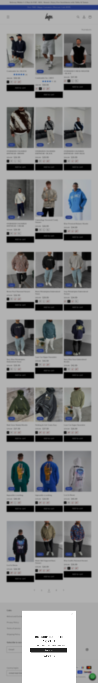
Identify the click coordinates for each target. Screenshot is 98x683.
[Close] (72, 614)
